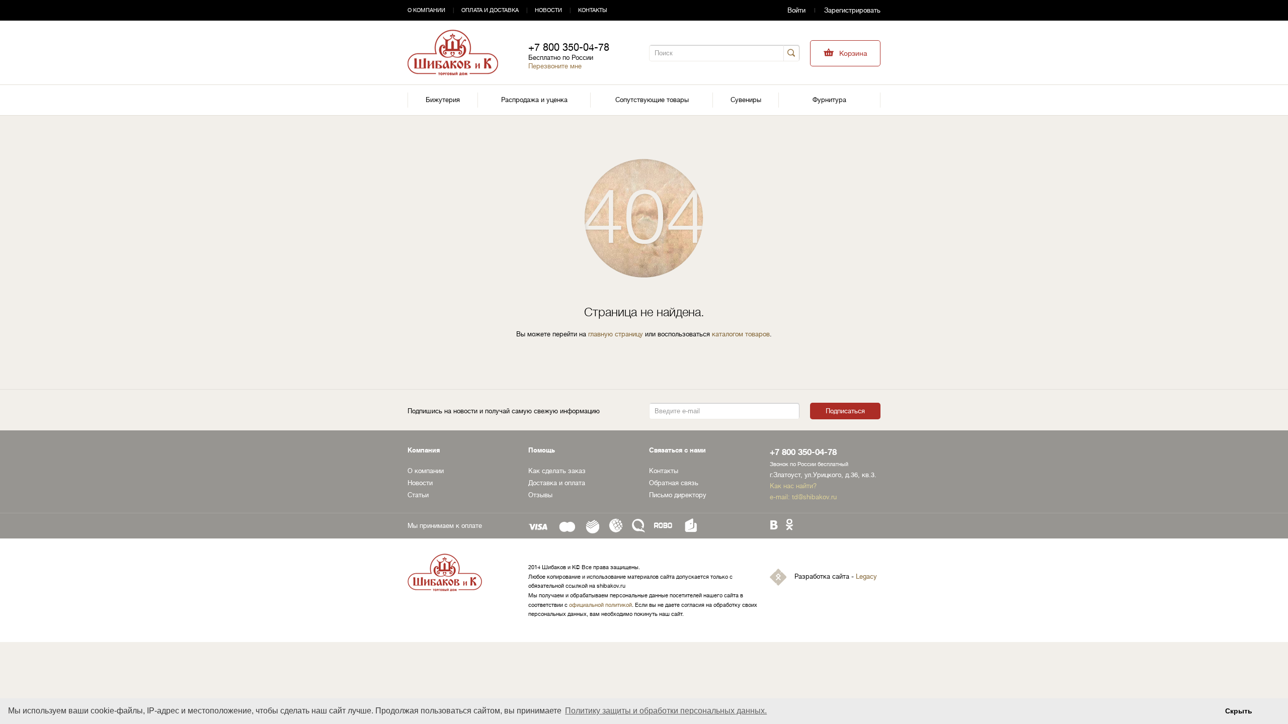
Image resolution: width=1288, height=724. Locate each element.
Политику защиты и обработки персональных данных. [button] (666, 710)
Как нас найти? (793, 486)
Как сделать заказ (557, 471)
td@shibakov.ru (814, 497)
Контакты (592, 10)
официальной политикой (600, 605)
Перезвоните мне (555, 66)
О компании (426, 10)
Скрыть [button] (1238, 711)
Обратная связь (673, 483)
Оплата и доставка (490, 10)
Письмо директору (677, 495)
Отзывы (540, 495)
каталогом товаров (741, 334)
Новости (548, 10)
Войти (796, 10)
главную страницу (615, 334)
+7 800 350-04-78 (568, 47)
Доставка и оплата (556, 483)
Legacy (866, 577)
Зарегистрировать (852, 10)
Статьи (418, 495)
